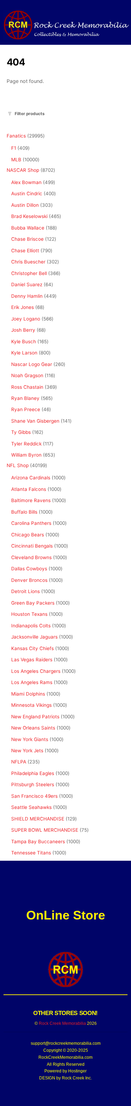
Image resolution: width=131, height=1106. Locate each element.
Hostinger (77, 1071)
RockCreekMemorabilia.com (65, 1057)
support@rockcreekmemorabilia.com (66, 1043)
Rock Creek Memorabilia (62, 1023)
